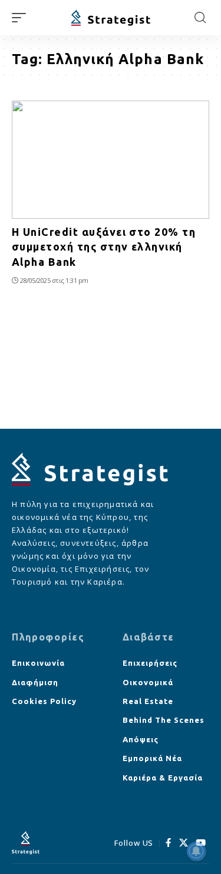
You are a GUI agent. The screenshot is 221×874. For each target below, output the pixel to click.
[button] (22, 17)
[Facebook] (168, 842)
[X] (184, 842)
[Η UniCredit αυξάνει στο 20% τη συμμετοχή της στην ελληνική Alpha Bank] (110, 160)
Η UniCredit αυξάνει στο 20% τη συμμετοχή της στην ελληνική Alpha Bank (104, 246)
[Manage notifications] (196, 851)
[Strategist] (110, 18)
